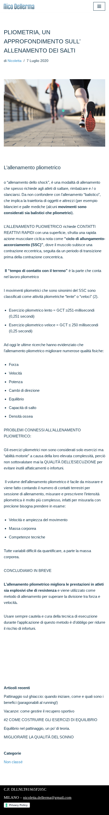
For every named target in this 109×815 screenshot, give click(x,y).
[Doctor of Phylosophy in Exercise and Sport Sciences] (19, 6)
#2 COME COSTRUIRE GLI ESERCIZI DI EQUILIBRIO (50, 720)
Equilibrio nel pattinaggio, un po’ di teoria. (37, 728)
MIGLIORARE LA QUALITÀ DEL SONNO (39, 737)
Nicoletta (15, 61)
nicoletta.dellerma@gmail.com (47, 797)
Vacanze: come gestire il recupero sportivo (39, 711)
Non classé (13, 762)
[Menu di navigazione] (99, 6)
